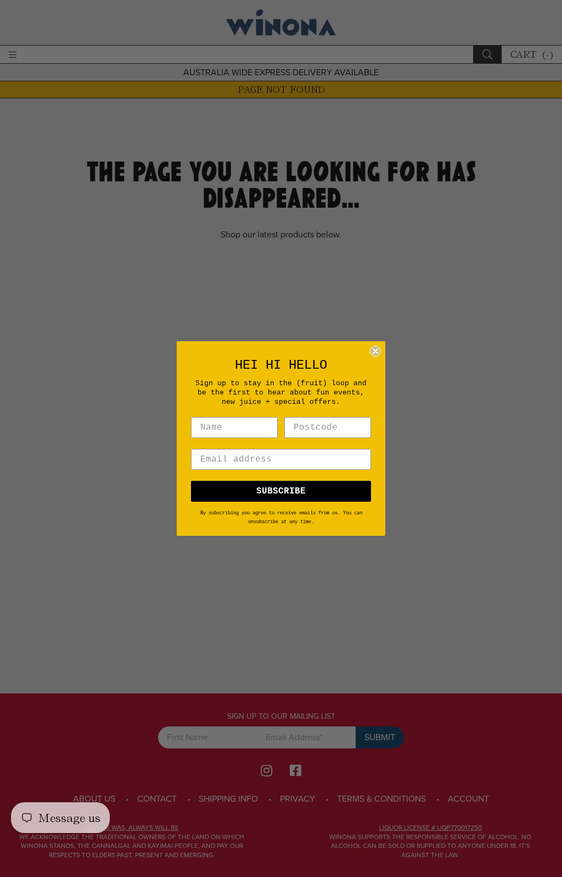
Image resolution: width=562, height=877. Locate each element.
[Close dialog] (375, 351)
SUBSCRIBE (281, 491)
